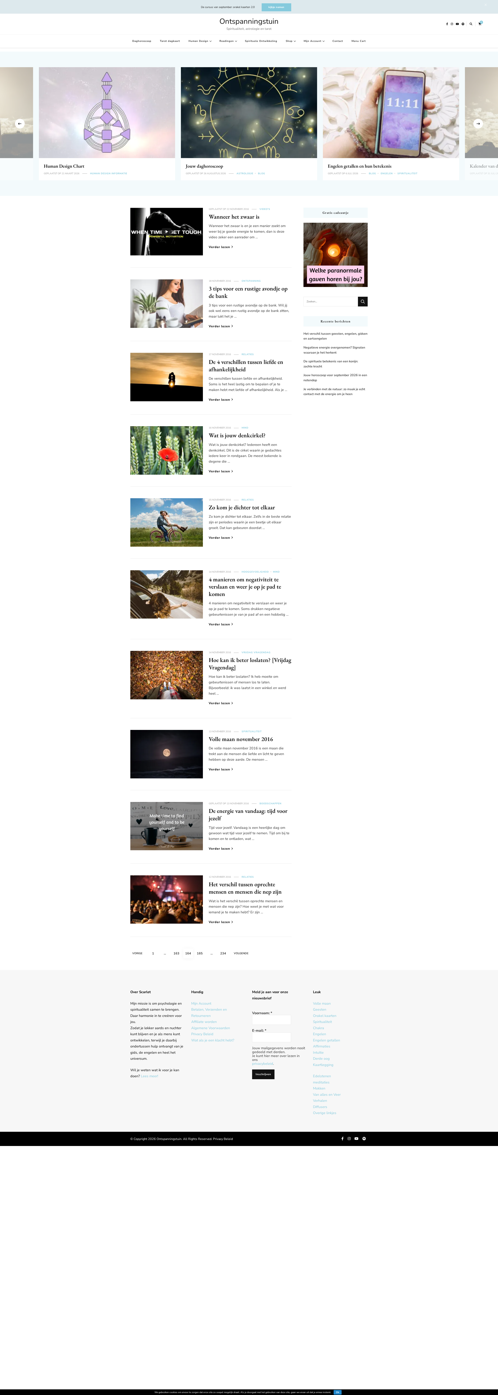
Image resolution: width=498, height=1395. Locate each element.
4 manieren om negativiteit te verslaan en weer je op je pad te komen (245, 587)
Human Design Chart (64, 166)
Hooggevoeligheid (255, 571)
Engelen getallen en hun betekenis (359, 166)
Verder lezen (219, 247)
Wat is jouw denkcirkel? (237, 435)
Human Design (198, 41)
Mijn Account (312, 41)
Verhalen (320, 1100)
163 (177, 953)
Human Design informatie (108, 173)
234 (224, 953)
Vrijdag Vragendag (256, 652)
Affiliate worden (204, 1021)
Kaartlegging (323, 1064)
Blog (261, 173)
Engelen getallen (326, 1040)
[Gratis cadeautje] (335, 255)
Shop (289, 41)
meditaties (321, 1082)
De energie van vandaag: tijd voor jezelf (248, 814)
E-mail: (259, 1030)
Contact (337, 41)
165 (201, 953)
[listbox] (249, 123)
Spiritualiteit (407, 173)
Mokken (319, 1088)
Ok (337, 1392)
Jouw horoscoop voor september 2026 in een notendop (335, 377)
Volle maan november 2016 (241, 739)
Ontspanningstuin (249, 21)
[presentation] (20, 123)
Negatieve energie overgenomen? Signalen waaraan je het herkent (334, 350)
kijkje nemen (276, 7)
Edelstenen (322, 1076)
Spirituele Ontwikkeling (261, 41)
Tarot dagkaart (170, 41)
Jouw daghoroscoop (204, 166)
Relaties (248, 354)
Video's (265, 209)
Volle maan (322, 1003)
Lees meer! (149, 1076)
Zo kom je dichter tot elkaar (242, 507)
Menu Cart (359, 41)
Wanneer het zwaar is (234, 216)
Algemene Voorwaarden (210, 1028)
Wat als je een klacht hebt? (212, 1040)
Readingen (226, 41)
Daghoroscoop (141, 41)
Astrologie (245, 173)
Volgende (241, 953)
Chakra (318, 1028)
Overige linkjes (324, 1113)
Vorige (137, 953)
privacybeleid (262, 1063)
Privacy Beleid (202, 1034)
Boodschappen (270, 803)
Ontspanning (251, 281)
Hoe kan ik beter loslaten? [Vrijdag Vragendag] (250, 663)
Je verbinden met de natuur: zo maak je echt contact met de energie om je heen (334, 391)
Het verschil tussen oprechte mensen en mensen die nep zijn (245, 887)
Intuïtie (318, 1052)
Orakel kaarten (324, 1015)
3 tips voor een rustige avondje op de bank (248, 292)
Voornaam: (262, 1013)
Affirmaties (321, 1046)
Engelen (387, 173)
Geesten (319, 1009)
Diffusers (320, 1107)
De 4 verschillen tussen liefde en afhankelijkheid (246, 365)
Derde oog (321, 1058)
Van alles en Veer (327, 1094)
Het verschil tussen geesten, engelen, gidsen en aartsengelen (335, 336)
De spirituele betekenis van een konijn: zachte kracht (330, 364)
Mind (245, 427)
